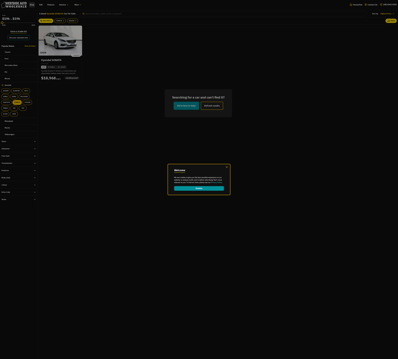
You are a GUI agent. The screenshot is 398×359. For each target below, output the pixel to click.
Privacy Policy (216, 182)
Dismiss (199, 188)
